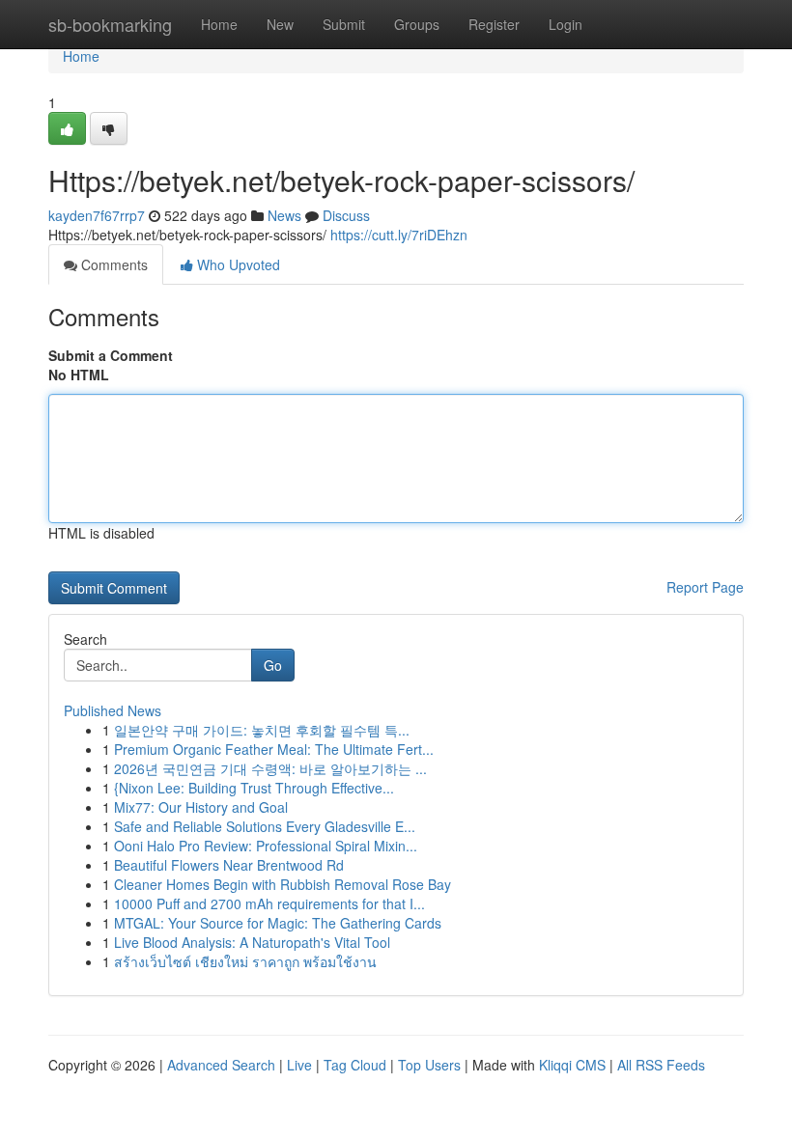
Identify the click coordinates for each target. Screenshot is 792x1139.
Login (565, 24)
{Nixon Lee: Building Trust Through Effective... (254, 787)
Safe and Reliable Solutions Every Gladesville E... (264, 826)
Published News (112, 710)
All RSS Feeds (661, 1064)
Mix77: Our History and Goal (201, 807)
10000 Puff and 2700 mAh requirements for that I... (269, 903)
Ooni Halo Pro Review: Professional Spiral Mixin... (265, 845)
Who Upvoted (236, 264)
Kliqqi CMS (572, 1064)
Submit (344, 24)
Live (299, 1064)
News (284, 215)
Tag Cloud (355, 1064)
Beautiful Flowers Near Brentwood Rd (229, 865)
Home (219, 24)
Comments (112, 264)
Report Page (705, 587)
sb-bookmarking (110, 24)
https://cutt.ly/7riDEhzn (398, 234)
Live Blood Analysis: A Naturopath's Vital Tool (252, 942)
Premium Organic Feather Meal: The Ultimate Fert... (274, 749)
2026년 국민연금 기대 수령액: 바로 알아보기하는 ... (270, 768)
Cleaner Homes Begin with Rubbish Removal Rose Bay (282, 884)
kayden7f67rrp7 (96, 215)
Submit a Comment (110, 355)
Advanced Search (221, 1064)
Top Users (429, 1064)
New (280, 24)
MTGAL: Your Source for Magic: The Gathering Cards (277, 922)
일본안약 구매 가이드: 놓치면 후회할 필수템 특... (262, 729)
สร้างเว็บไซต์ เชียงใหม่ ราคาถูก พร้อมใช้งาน (245, 961)
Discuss (346, 215)
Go (273, 665)
